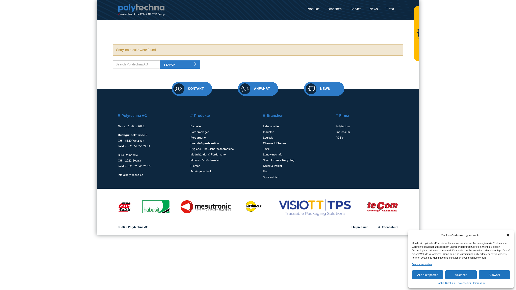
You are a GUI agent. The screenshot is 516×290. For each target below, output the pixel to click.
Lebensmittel (271, 126)
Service (355, 9)
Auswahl (494, 275)
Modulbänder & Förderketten (208, 154)
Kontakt (196, 88)
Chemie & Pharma (274, 143)
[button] (508, 235)
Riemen (195, 165)
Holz (266, 171)
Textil (266, 148)
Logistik (268, 137)
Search (169, 64)
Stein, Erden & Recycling (278, 160)
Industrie (268, 132)
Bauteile (195, 126)
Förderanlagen (199, 132)
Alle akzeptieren (427, 275)
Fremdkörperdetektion (204, 143)
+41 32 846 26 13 (139, 166)
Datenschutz (464, 283)
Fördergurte (198, 137)
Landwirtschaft (272, 154)
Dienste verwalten (422, 264)
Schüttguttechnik (201, 171)
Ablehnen (461, 275)
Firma (390, 9)
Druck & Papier (272, 165)
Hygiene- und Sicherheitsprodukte (212, 148)
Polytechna (343, 126)
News (373, 9)
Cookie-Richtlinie (446, 283)
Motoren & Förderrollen (205, 160)
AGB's (339, 137)
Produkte (313, 9)
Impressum (479, 283)
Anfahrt (262, 88)
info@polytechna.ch (130, 174)
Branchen (335, 9)
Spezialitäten (271, 177)
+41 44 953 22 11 (139, 146)
